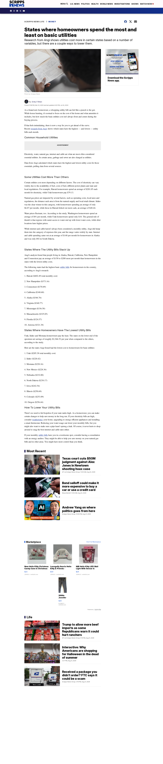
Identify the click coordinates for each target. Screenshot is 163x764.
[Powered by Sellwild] (97, 609)
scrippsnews (11, 11)
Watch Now (146, 4)
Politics (85, 4)
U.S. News (75, 4)
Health (94, 4)
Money (52, 22)
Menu (63, 4)
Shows (134, 4)
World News (106, 4)
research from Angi (39, 128)
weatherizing (37, 419)
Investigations (122, 4)
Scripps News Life (34, 22)
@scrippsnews (24, 11)
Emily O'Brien (37, 102)
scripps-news (17, 11)
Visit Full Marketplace (93, 542)
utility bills (64, 267)
